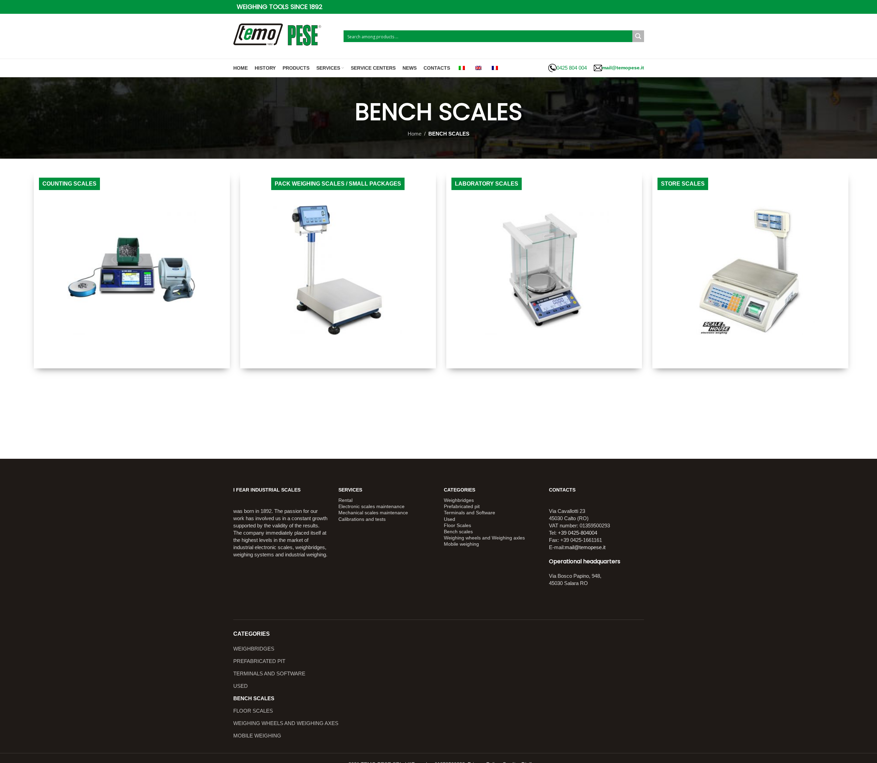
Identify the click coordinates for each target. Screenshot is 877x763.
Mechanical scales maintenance (373, 512)
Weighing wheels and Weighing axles (484, 538)
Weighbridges (459, 500)
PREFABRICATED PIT (259, 661)
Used (449, 519)
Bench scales (458, 531)
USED (240, 686)
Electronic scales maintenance (371, 506)
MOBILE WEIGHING (257, 736)
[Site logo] (285, 36)
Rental (345, 500)
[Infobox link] (567, 67)
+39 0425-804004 (577, 533)
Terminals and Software (469, 512)
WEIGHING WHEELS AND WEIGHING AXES (285, 723)
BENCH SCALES (253, 698)
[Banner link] (132, 270)
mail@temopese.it (585, 547)
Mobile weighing (461, 544)
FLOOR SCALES (253, 711)
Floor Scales (457, 525)
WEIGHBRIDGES (253, 649)
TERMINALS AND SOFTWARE (269, 673)
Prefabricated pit (462, 506)
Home (414, 134)
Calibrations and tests (362, 519)
